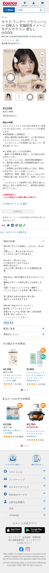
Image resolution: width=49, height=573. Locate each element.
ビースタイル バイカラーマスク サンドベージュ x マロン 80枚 (12, 378)
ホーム (4, 17)
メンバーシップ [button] (17, 479)
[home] (10, 4)
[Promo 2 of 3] (24, 390)
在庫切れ (17, 211)
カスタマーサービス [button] (19, 487)
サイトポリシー (34, 540)
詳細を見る (9, 322)
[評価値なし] (9, 40)
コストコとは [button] (15, 471)
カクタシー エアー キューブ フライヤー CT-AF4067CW (36, 434)
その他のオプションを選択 (15, 203)
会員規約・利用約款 (31, 537)
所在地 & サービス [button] (18, 494)
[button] (42, 9)
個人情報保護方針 (16, 540)
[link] (8, 225)
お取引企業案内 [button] (17, 502)
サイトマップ (14, 537)
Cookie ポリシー (24, 542)
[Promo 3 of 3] (27, 390)
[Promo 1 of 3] (22, 390)
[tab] (24, 471)
